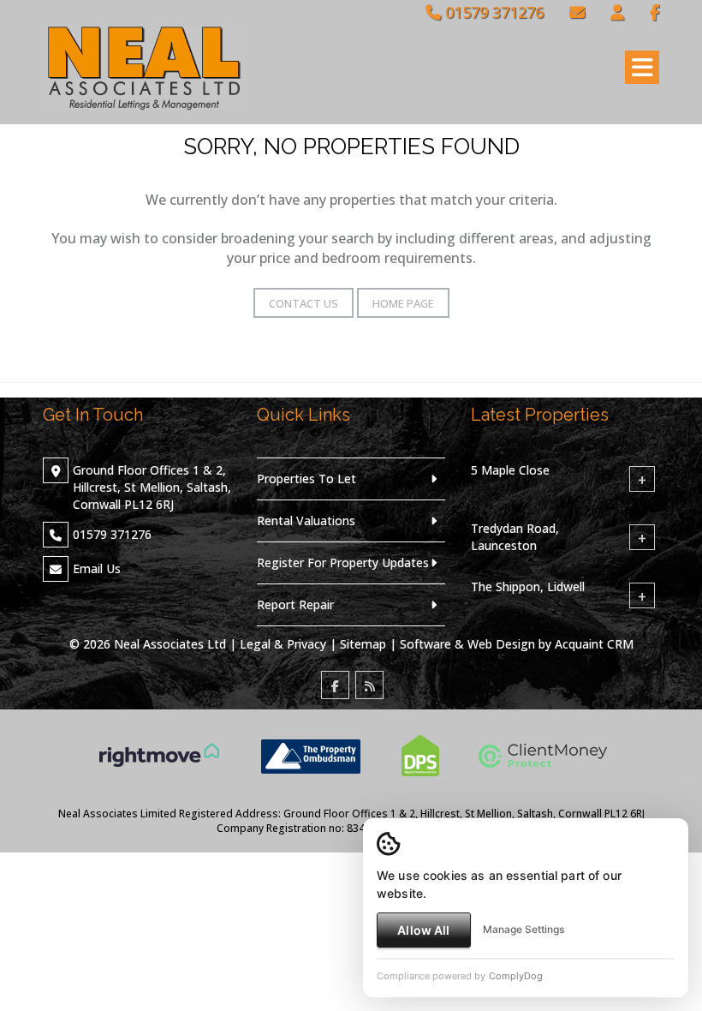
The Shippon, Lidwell (528, 586)
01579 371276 (492, 12)
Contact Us (303, 303)
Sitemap (363, 644)
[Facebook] (654, 12)
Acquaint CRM (594, 644)
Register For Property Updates (343, 562)
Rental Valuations (306, 520)
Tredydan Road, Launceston (515, 536)
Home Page (403, 303)
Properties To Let (306, 478)
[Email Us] (577, 12)
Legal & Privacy (283, 644)
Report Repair (295, 604)
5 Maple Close (510, 470)
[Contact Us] (617, 12)
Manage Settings (523, 929)
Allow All (423, 930)
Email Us (97, 568)
